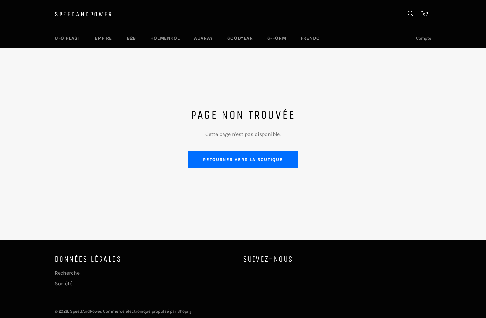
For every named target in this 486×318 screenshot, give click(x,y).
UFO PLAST (67, 38)
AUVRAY (203, 38)
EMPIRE (103, 38)
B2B (131, 38)
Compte (423, 38)
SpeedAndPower (84, 14)
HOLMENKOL (165, 38)
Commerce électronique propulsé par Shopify (147, 311)
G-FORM (276, 38)
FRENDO (310, 38)
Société (63, 283)
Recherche (67, 273)
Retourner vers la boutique (243, 159)
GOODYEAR (240, 38)
